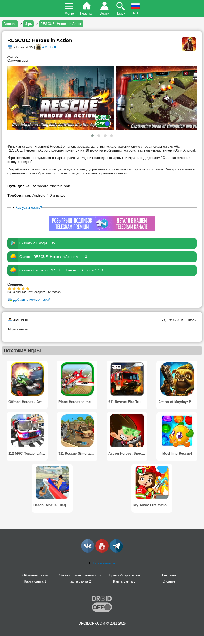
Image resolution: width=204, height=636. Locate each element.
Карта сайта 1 (35, 581)
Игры (28, 24)
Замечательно (23, 288)
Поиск (120, 13)
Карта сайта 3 (124, 581)
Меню (69, 13)
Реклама (169, 575)
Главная (86, 13)
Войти (104, 13)
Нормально (14, 288)
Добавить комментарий (31, 300)
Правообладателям (124, 575)
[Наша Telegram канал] (116, 551)
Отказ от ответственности (80, 575)
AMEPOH (49, 47)
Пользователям (104, 563)
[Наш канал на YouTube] (102, 551)
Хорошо (18, 288)
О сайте (169, 581)
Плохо (9, 288)
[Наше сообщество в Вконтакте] (87, 551)
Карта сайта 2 (80, 581)
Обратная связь (35, 575)
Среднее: (15, 284)
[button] (92, 135)
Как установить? (28, 208)
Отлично (28, 288)
